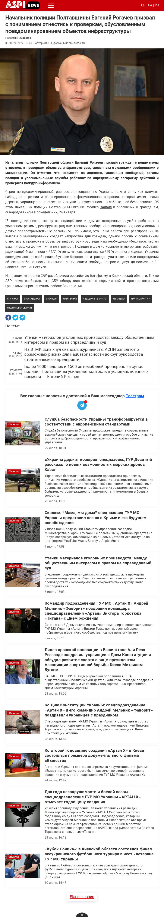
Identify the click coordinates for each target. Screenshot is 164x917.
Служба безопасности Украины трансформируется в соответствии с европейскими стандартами (96, 422)
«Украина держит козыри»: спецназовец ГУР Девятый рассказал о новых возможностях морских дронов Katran (98, 464)
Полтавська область (20, 308)
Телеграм (135, 395)
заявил (106, 207)
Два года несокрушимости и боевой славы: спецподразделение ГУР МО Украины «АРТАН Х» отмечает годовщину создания (93, 797)
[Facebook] (8, 318)
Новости (10, 37)
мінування (70, 299)
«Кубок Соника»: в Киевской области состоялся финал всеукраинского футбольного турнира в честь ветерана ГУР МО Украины (99, 854)
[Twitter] (15, 318)
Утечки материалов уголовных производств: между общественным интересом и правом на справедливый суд (89, 340)
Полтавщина (32, 299)
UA (150, 5)
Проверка (119, 299)
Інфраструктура (141, 299)
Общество (25, 37)
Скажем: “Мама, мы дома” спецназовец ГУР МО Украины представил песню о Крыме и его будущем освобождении (95, 517)
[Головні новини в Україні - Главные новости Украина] (22, 5)
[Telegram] (22, 318)
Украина (13, 299)
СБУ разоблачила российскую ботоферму (74, 276)
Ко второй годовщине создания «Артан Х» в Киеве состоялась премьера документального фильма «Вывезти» (94, 755)
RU (157, 5)
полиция (52, 299)
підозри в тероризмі (95, 299)
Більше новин (82, 897)
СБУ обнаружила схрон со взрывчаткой (86, 281)
